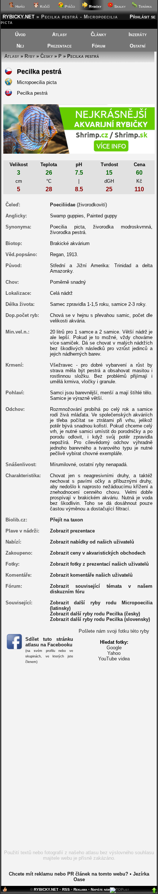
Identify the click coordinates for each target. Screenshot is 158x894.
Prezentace (59, 46)
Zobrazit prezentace (72, 531)
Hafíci (19, 6)
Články (98, 34)
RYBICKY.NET (19, 17)
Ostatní (138, 46)
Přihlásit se (142, 17)
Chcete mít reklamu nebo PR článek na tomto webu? (68, 874)
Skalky (119, 6)
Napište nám (100, 889)
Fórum (98, 46)
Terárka (144, 6)
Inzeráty (138, 34)
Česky (46, 56)
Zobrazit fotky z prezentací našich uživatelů (99, 564)
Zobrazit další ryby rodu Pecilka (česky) (95, 614)
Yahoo (114, 653)
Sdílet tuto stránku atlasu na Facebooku (49, 641)
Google (114, 647)
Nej (20, 46)
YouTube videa (114, 658)
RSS (66, 889)
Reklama (80, 889)
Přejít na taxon (66, 520)
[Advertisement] (79, 762)
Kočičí (44, 6)
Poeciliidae (62, 204)
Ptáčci (69, 6)
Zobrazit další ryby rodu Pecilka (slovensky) (100, 619)
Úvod (20, 34)
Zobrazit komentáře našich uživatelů (91, 575)
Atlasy (59, 34)
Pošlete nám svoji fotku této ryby (114, 631)
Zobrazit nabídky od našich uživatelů (92, 542)
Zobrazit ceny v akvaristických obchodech (98, 553)
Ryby (30, 56)
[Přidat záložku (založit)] (5, 891)
